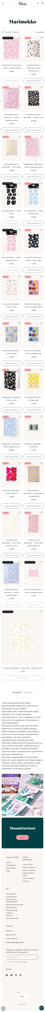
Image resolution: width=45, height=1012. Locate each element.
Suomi (21, 996)
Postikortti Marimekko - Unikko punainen (12, 492)
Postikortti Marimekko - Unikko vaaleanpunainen (33, 591)
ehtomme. (23, 961)
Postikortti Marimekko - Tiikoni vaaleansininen (34, 352)
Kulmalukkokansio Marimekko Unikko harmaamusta (33, 68)
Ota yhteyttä (10, 894)
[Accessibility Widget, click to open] (3, 1009)
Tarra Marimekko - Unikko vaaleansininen (33, 212)
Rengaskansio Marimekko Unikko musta (11, 398)
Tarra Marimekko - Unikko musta (11, 212)
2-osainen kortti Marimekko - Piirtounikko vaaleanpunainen (33, 543)
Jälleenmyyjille (11, 907)
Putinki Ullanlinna (28, 870)
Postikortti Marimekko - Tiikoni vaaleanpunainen (33, 305)
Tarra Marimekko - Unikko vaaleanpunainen (11, 259)
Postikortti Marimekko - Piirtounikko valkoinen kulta (22, 668)
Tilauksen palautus (9, 914)
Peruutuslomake (12, 918)
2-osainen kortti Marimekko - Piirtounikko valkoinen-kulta (11, 543)
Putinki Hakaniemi (29, 867)
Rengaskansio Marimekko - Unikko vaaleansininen (11, 445)
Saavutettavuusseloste (14, 904)
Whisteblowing (11, 910)
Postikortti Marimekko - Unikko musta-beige (34, 259)
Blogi (8, 871)
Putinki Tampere (28, 878)
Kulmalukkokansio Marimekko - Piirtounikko (11, 165)
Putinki (24, 1004)
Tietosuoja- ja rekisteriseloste (11, 901)
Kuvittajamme (11, 865)
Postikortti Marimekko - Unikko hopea (12, 305)
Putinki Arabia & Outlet (28, 874)
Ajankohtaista (11, 868)
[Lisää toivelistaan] (19, 37)
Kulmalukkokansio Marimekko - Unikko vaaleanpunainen (11, 117)
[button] (2, 3)
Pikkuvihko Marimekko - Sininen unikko (11, 352)
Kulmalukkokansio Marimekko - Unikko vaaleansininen (11, 592)
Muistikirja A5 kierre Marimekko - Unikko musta (33, 116)
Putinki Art (26, 881)
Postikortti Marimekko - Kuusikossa (34, 445)
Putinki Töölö (27, 864)
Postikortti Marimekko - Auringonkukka (34, 398)
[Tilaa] (36, 957)
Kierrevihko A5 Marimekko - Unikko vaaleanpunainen (11, 66)
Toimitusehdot (11, 897)
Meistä (8, 862)
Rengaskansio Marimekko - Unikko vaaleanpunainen (33, 165)
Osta (22, 837)
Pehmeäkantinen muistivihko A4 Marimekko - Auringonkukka (33, 493)
